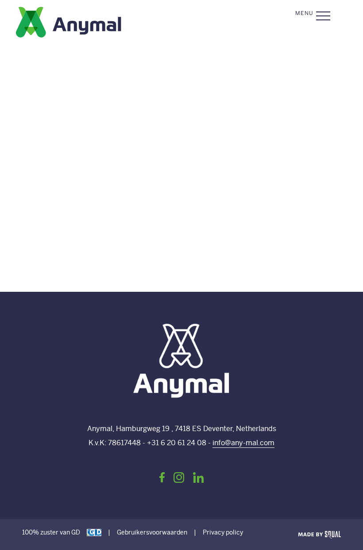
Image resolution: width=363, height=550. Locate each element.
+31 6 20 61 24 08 (176, 443)
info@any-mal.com (243, 443)
